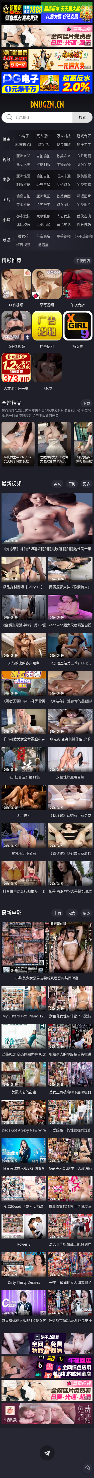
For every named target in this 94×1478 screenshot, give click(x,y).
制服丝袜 (23, 184)
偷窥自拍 (23, 196)
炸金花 (43, 144)
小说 (7, 219)
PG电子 (23, 135)
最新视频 (12, 483)
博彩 (7, 139)
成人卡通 (64, 175)
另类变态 (84, 184)
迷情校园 (23, 224)
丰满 (57, 913)
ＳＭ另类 (84, 164)
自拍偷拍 (43, 155)
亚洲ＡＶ (23, 155)
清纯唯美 (43, 204)
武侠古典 (84, 216)
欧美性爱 (84, 175)
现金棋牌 (64, 144)
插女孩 (23, 236)
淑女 (71, 913)
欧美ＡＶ (64, 155)
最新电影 (12, 912)
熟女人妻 (23, 164)
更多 (86, 483)
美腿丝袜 (23, 204)
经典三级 (43, 184)
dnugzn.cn (47, 105)
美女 (57, 483)
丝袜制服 (43, 164)
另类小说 (43, 224)
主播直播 (64, 164)
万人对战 (64, 135)
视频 (7, 159)
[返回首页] (87, 1468)
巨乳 (71, 483)
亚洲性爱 (23, 175)
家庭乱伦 (43, 216)
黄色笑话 (64, 224)
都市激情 (23, 216)
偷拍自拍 (43, 175)
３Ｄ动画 (84, 155)
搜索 (82, 117)
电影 (7, 179)
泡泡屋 (43, 244)
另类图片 (84, 204)
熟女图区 (64, 204)
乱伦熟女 (64, 184)
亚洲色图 (43, 196)
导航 (7, 239)
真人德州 (43, 135)
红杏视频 (23, 244)
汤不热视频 (84, 236)
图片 (7, 199)
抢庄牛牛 (84, 144)
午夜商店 (43, 236)
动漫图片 (84, 196)
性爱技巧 (84, 224)
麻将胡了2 (23, 144)
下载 (86, 403)
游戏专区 (84, 135)
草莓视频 (64, 236)
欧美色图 (64, 196)
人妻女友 (64, 216)
